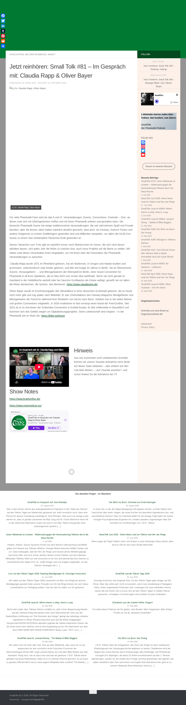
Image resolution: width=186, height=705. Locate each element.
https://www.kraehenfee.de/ (24, 398)
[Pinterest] (3, 35)
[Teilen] (3, 46)
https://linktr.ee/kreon (53, 315)
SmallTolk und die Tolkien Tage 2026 (132, 573)
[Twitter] (159, 151)
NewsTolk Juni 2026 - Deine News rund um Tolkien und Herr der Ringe (132, 534)
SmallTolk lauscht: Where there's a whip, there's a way (47, 602)
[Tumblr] (3, 30)
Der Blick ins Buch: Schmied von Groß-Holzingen (132, 502)
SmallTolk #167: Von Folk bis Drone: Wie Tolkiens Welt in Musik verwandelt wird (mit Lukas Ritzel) (158, 253)
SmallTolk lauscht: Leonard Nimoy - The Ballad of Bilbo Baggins (47, 638)
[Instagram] (159, 147)
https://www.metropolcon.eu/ (25, 405)
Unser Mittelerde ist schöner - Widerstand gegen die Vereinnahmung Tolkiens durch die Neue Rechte (47, 536)
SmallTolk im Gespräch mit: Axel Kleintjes (47, 502)
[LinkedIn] (3, 25)
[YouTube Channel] (159, 155)
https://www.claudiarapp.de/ (82, 284)
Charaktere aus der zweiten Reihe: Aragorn (132, 602)
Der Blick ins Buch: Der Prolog (132, 638)
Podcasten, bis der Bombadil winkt (32, 54)
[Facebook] (159, 142)
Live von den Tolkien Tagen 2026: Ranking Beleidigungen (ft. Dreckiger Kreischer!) (47, 573)
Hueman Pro (39, 700)
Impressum (146, 324)
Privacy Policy (148, 327)
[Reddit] (3, 41)
